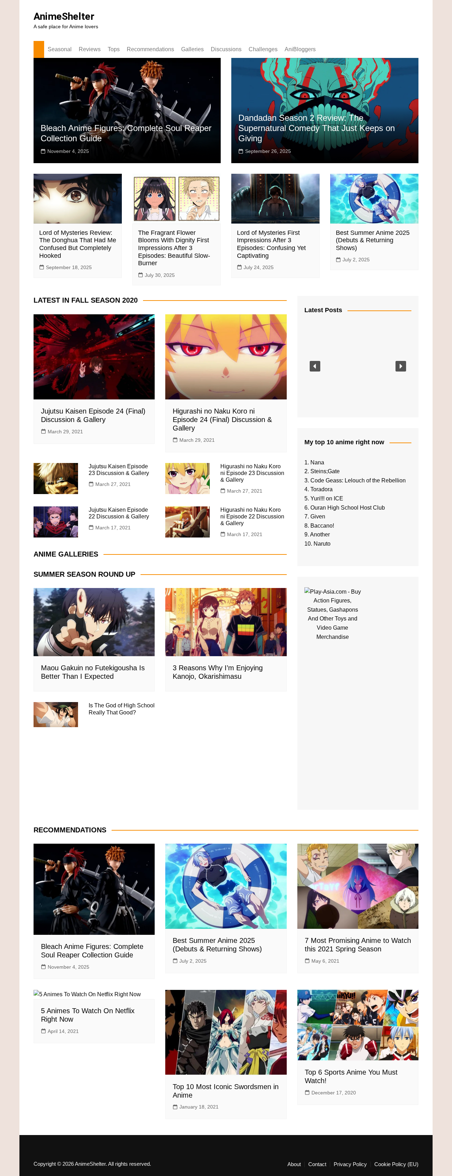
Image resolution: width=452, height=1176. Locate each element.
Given (317, 516)
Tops (114, 49)
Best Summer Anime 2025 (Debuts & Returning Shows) (373, 240)
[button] (315, 366)
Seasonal (60, 49)
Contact (317, 1164)
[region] (357, 366)
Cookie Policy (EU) (396, 1164)
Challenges (263, 49)
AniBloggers (300, 49)
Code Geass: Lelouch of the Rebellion (358, 480)
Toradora (321, 489)
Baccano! (322, 526)
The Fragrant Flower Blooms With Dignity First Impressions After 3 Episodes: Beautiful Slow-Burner (174, 248)
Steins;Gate (325, 471)
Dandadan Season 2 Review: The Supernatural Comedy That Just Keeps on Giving (316, 128)
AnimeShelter (64, 16)
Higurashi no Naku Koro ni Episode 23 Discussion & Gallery (252, 473)
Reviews (90, 49)
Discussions (226, 49)
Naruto (322, 544)
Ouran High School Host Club (347, 508)
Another (320, 534)
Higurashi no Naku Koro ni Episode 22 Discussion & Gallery (252, 516)
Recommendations (150, 49)
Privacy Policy (350, 1164)
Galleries (192, 49)
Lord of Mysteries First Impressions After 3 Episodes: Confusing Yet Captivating (271, 244)
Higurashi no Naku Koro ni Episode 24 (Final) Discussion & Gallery (222, 419)
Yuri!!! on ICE (326, 498)
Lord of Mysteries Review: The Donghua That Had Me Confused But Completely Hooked (77, 244)
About (294, 1164)
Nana (317, 462)
